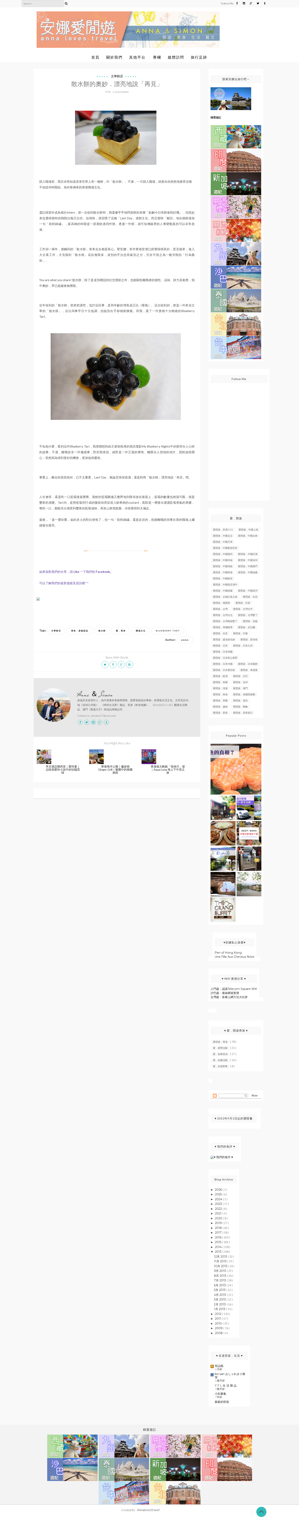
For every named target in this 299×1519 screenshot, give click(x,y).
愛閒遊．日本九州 (243, 645)
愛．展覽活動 (220, 1047)
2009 (219, 1328)
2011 (218, 1318)
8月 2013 (220, 1276)
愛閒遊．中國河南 (222, 560)
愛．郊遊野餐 (220, 1066)
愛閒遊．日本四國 (222, 651)
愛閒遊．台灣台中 (243, 608)
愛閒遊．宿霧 (250, 621)
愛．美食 (121, 630)
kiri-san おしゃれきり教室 (230, 1375)
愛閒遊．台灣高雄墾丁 (225, 621)
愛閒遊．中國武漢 (248, 554)
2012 (218, 1314)
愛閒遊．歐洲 (220, 676)
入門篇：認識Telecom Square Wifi (234, 989)
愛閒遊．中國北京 (222, 535)
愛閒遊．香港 (220, 712)
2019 (219, 1223)
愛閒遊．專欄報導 (222, 627)
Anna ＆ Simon (95, 694)
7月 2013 (220, 1280)
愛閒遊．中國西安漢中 (225, 584)
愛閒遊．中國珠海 (222, 572)
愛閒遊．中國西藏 (222, 590)
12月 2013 (221, 1256)
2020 (219, 1218)
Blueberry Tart (168, 630)
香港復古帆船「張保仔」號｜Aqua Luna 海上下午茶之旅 (168, 769)
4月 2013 (220, 1295)
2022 (219, 1209)
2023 (219, 1204)
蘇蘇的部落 (222, 1402)
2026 (219, 1189)
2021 (218, 1213)
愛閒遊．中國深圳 (248, 560)
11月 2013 (220, 1261)
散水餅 (102, 630)
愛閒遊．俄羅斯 (221, 602)
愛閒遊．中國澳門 (248, 566)
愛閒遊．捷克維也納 (224, 639)
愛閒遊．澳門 (240, 688)
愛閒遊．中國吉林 (248, 535)
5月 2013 (220, 1290)
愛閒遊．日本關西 (248, 663)
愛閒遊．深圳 (240, 682)
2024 (219, 1199)
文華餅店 (117, 76)
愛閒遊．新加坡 (249, 639)
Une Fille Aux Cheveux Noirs (234, 957)
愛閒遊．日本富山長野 (225, 657)
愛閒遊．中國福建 (248, 572)
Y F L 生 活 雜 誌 (226, 1385)
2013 (218, 1252)
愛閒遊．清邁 (220, 688)
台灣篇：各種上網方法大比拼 (229, 997)
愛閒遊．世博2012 (223, 529)
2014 (219, 1247)
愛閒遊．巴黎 (240, 633)
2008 (219, 1333)
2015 (218, 1242)
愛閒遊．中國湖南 (222, 566)
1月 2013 (220, 1309)
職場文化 (141, 630)
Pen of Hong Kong (228, 952)
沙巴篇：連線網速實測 (225, 993)
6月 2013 (220, 1285)
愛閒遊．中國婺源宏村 (225, 547)
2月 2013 (220, 1304)
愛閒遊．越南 (220, 706)
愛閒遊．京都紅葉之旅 (225, 596)
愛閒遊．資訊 (240, 700)
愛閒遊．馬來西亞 (243, 712)
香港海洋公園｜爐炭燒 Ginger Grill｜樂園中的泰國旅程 (115, 769)
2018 (219, 1228)
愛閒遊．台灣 (220, 608)
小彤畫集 (220, 1394)
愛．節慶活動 (220, 1060)
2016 (218, 1237)
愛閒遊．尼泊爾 (246, 627)
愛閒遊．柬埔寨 (249, 670)
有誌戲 (219, 1366)
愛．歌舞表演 (220, 1054)
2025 (219, 1194)
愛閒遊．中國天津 (222, 541)
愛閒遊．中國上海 (248, 529)
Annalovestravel (148, 1510)
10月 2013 (221, 1266)
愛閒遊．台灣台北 (222, 615)
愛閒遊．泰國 (220, 682)
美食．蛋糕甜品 (79, 630)
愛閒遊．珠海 (220, 694)
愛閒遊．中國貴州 (248, 590)
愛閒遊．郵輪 (240, 706)
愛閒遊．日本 (220, 645)
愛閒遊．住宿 (250, 596)
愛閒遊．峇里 (220, 633)
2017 (219, 1232)
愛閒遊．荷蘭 (220, 700)
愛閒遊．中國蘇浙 (222, 578)
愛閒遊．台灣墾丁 (248, 615)
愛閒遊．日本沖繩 (222, 663)
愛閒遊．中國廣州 (222, 554)
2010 (219, 1323)
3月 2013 (220, 1299)
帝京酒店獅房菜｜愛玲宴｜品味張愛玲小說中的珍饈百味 (63, 769)
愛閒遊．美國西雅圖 (244, 694)
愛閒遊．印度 (243, 602)
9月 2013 (220, 1271)
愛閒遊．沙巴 (240, 676)
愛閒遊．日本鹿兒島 (224, 670)
